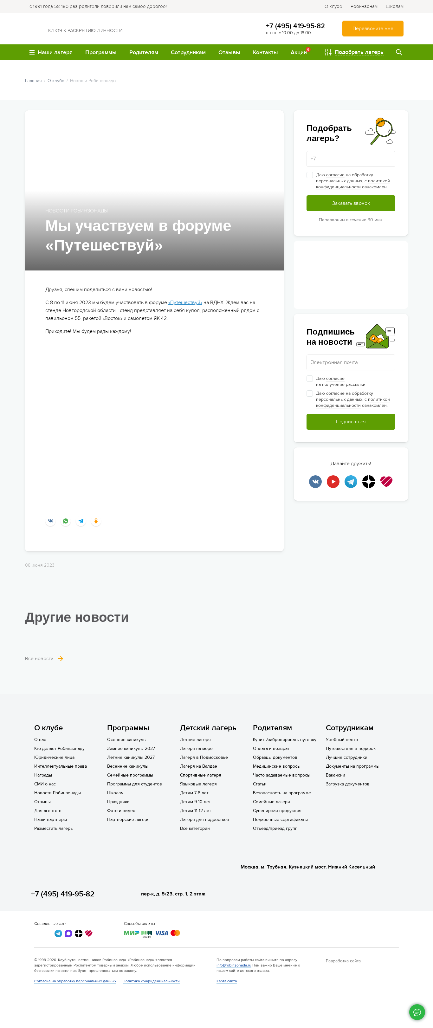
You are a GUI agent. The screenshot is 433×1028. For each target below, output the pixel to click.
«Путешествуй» (185, 302)
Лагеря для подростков (204, 819)
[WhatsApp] (66, 521)
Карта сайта (227, 981)
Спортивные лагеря (200, 775)
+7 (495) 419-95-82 (295, 26)
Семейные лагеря (271, 801)
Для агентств (47, 810)
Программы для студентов (134, 784)
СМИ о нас (45, 784)
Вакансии (335, 775)
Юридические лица (54, 757)
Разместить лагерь (53, 828)
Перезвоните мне (372, 28)
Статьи (260, 784)
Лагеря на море (196, 748)
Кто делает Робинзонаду (59, 748)
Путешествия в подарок (351, 748)
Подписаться (351, 422)
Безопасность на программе (282, 793)
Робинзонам (364, 6)
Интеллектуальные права (60, 766)
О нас (40, 739)
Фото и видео (121, 810)
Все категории (195, 828)
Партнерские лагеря (128, 819)
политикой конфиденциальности (353, 184)
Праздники (118, 801)
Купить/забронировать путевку (284, 739)
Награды (43, 775)
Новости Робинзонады (57, 793)
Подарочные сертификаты (280, 819)
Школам (395, 6)
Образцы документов (275, 757)
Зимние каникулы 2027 (131, 748)
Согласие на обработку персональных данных (75, 981)
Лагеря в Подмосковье (204, 757)
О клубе (333, 6)
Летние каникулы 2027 (131, 757)
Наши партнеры (50, 819)
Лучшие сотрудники (346, 757)
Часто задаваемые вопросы (281, 775)
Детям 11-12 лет (195, 810)
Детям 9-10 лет (195, 801)
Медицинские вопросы (277, 766)
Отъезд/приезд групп (275, 828)
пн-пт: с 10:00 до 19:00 (288, 33)
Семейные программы (130, 775)
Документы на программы (352, 766)
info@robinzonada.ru (234, 965)
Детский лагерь (208, 727)
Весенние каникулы (127, 766)
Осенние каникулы (126, 739)
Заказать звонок (351, 203)
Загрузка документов (348, 784)
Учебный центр (342, 739)
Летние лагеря (195, 739)
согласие (335, 175)
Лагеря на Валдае (198, 766)
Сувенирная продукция (277, 810)
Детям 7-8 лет (194, 793)
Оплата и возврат (271, 748)
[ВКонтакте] (50, 521)
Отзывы (42, 801)
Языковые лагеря (198, 784)
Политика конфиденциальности (151, 981)
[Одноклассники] (96, 521)
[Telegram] (81, 521)
